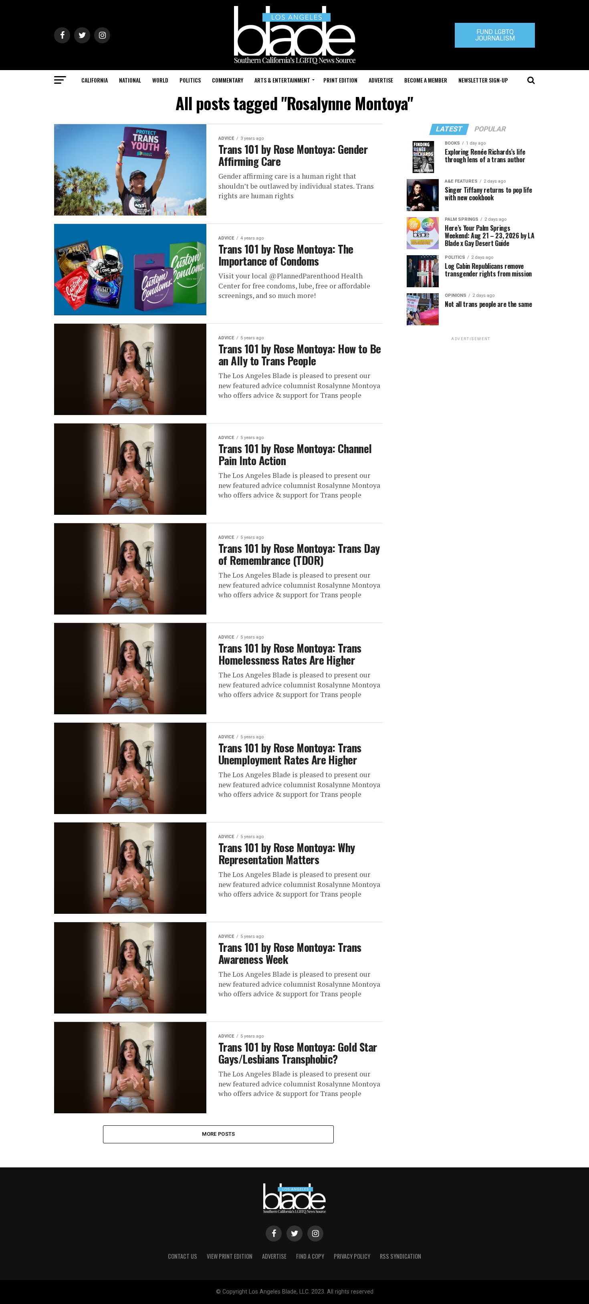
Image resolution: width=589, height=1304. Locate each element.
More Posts (218, 1134)
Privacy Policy (352, 1256)
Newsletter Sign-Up (483, 80)
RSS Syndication (400, 1256)
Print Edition (340, 80)
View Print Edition (229, 1256)
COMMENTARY (227, 80)
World (160, 80)
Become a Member (425, 80)
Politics (190, 80)
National (130, 80)
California (94, 80)
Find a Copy (310, 1256)
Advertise (381, 80)
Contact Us (182, 1256)
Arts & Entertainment (282, 80)
